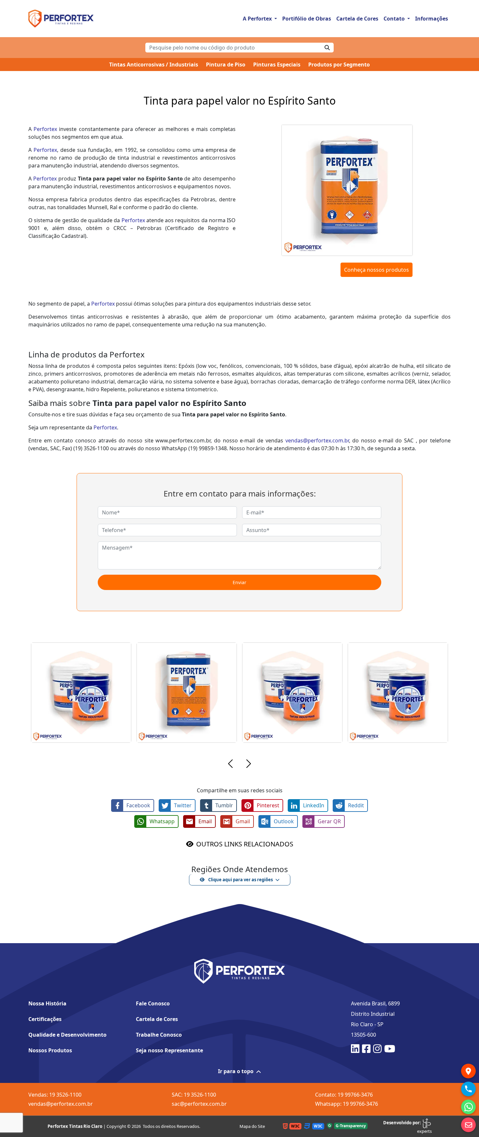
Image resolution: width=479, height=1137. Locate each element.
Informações (431, 18)
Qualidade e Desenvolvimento (67, 1034)
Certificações (45, 1019)
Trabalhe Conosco (159, 1034)
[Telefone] (468, 1089)
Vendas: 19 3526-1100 (54, 1094)
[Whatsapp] (468, 1107)
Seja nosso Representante (169, 1050)
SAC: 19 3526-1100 (194, 1094)
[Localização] (468, 1071)
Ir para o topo (236, 1071)
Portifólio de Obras (306, 18)
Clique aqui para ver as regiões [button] (240, 880)
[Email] (468, 1124)
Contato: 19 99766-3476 (344, 1094)
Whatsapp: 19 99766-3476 (346, 1103)
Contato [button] (395, 18)
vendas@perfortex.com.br (317, 440)
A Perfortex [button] (258, 18)
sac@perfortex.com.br (199, 1103)
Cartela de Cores (357, 18)
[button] (230, 764)
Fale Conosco (153, 1003)
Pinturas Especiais (276, 64)
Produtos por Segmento (339, 64)
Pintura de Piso (225, 64)
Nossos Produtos (50, 1050)
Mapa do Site (252, 1126)
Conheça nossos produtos (376, 269)
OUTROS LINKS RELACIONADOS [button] (244, 844)
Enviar (239, 582)
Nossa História (47, 1003)
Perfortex (45, 129)
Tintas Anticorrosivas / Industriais (153, 64)
